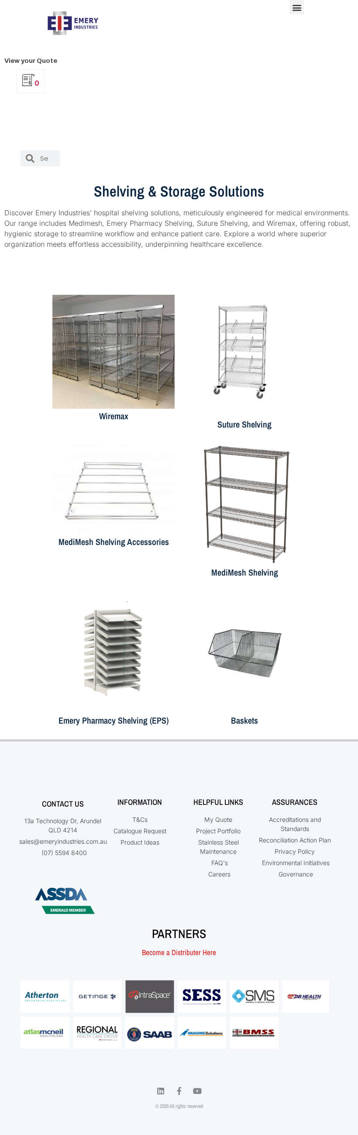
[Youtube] (197, 1091)
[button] (296, 7)
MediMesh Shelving (244, 572)
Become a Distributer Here (179, 952)
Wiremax (113, 416)
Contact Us (63, 803)
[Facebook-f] (179, 1091)
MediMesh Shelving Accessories (114, 542)
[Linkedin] (161, 1091)
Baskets (244, 720)
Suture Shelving (244, 424)
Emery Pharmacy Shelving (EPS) (114, 720)
